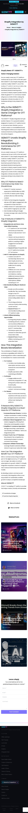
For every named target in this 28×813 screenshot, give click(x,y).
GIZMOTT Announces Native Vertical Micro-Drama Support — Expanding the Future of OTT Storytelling (13, 544)
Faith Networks (5, 765)
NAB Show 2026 (5, 798)
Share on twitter (15, 508)
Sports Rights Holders (6, 759)
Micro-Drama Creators (6, 774)
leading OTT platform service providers (12, 86)
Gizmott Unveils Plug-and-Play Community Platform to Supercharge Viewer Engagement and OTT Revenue (13, 583)
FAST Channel (4, 740)
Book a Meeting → (14, 8)
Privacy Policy (4, 809)
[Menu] (25, 12)
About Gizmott (4, 786)
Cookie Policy (11, 809)
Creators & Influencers (6, 762)
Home (8, 27)
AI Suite (3, 746)
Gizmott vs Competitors (10, 782)
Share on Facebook (15, 503)
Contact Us (19, 11)
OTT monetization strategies (9, 493)
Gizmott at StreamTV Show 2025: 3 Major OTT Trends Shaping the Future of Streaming (13, 621)
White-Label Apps (5, 737)
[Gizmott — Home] (6, 12)
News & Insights (16, 27)
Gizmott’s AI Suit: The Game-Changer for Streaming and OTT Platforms (13, 659)
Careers (3, 792)
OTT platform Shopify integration (10, 496)
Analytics (3, 749)
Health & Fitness (5, 768)
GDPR (17, 808)
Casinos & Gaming (5, 771)
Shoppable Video (5, 752)
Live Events (4, 743)
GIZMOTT (3, 486)
